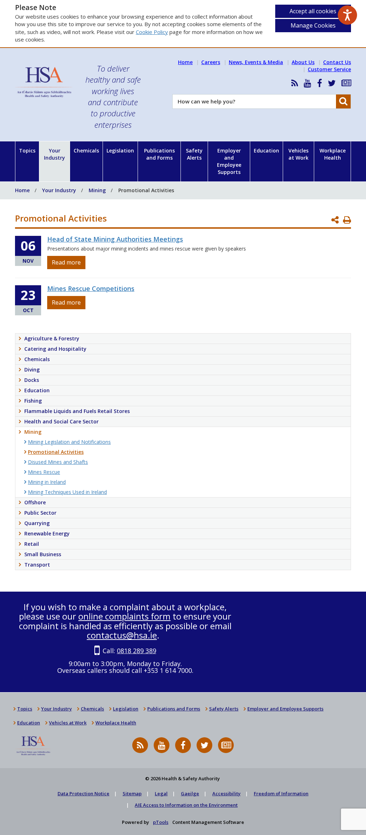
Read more (66, 262)
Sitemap (132, 793)
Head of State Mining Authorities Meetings (115, 239)
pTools (160, 822)
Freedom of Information (281, 793)
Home (185, 62)
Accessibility (226, 793)
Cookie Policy (152, 31)
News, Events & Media (256, 62)
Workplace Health (333, 154)
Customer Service (329, 69)
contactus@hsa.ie (122, 635)
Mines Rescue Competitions (90, 288)
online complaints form (124, 616)
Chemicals (86, 150)
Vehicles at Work (298, 154)
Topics (27, 150)
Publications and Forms (159, 154)
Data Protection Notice (83, 793)
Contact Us (337, 62)
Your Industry (54, 154)
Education (266, 150)
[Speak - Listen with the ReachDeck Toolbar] (347, 15)
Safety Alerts (194, 154)
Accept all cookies (313, 11)
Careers (210, 62)
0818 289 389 (136, 650)
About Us (303, 62)
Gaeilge (190, 793)
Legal (161, 793)
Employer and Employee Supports (229, 161)
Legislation (120, 150)
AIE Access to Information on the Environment (186, 805)
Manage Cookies (313, 25)
